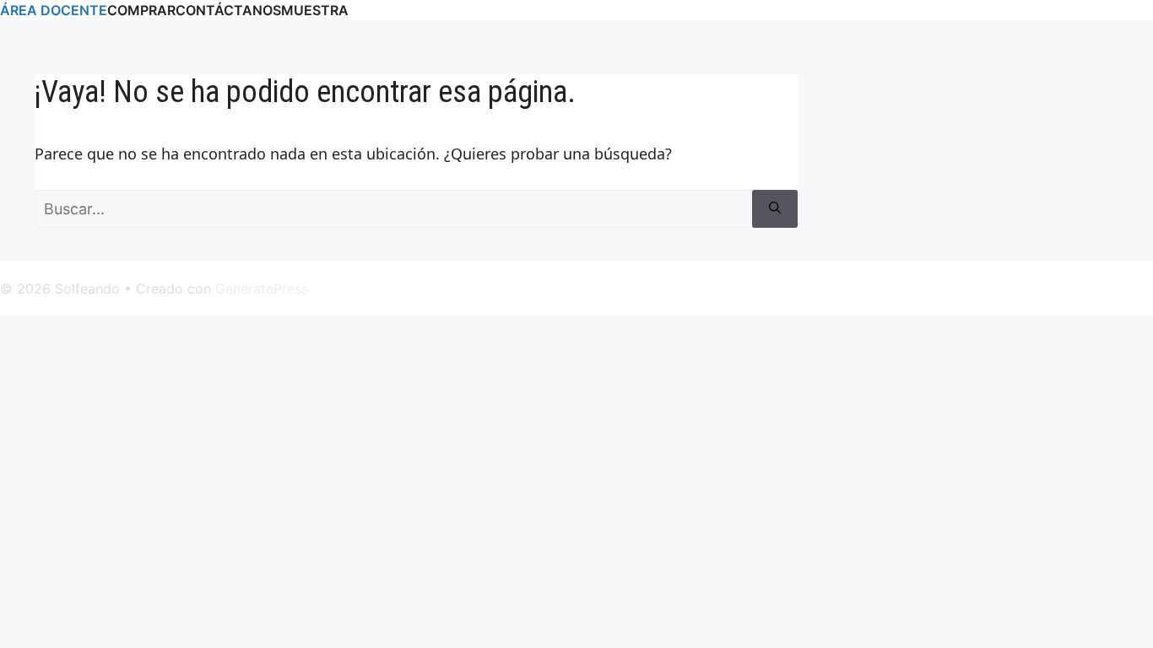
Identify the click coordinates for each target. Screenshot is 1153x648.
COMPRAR (141, 10)
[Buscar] (775, 209)
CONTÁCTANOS (228, 10)
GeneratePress (261, 288)
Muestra (315, 10)
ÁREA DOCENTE (53, 10)
